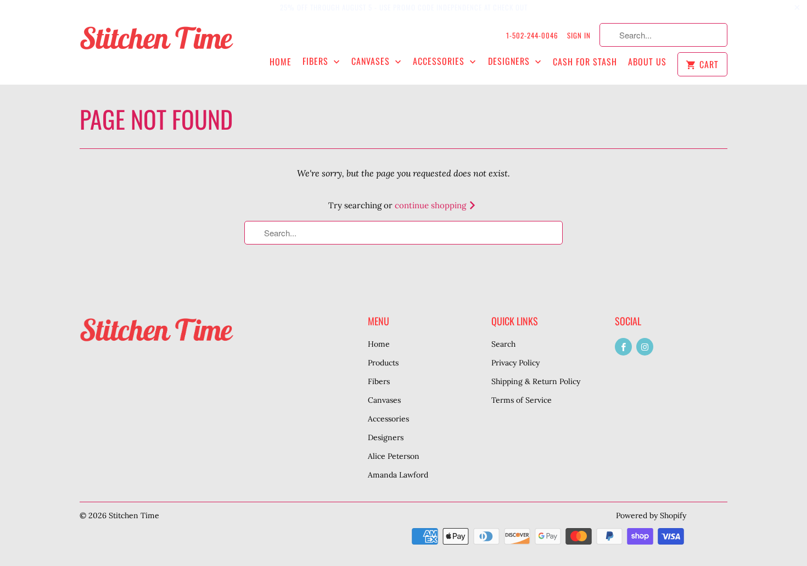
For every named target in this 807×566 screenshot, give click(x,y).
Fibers (316, 61)
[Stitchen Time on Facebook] (623, 347)
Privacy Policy (515, 363)
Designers (510, 61)
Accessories (440, 61)
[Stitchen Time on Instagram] (644, 347)
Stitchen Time (134, 515)
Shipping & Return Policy (535, 381)
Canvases (372, 61)
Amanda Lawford (398, 475)
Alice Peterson (393, 456)
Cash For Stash (585, 62)
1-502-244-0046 (532, 35)
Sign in (579, 35)
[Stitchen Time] (156, 43)
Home (281, 62)
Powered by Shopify (651, 515)
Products (383, 363)
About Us (647, 62)
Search (503, 344)
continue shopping (431, 205)
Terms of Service (521, 400)
